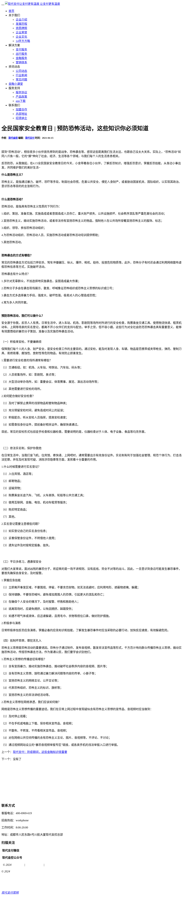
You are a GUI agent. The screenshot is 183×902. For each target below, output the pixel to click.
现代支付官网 (34, 864)
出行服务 (21, 53)
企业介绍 (21, 19)
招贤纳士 (21, 118)
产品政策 (21, 96)
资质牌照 (21, 28)
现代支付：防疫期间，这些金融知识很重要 (40, 751)
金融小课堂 (16, 83)
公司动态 (21, 70)
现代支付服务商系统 (58, 864)
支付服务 (21, 49)
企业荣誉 (21, 32)
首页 (11, 10)
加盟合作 (21, 109)
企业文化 (21, 36)
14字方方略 (23, 40)
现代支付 (29, 138)
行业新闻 (21, 75)
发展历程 (21, 23)
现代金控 (13, 138)
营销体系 (21, 62)
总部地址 (21, 113)
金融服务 (21, 58)
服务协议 (21, 92)
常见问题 (21, 79)
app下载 (21, 100)
